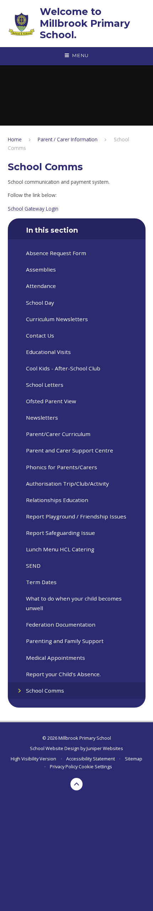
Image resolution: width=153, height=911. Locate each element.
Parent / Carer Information (67, 139)
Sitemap (133, 758)
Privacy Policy (64, 766)
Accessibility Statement (90, 758)
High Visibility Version (33, 758)
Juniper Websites (104, 748)
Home (15, 139)
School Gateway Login (33, 208)
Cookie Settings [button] (95, 766)
